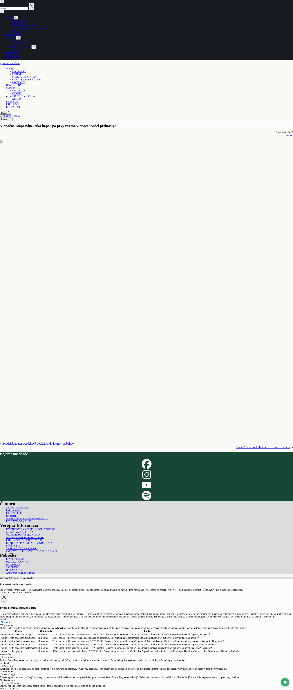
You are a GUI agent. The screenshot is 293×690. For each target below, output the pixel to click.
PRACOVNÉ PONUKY (24, 77)
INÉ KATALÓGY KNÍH (18, 521)
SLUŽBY (11, 88)
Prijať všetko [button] (25, 592)
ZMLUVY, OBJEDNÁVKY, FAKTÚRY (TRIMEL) (32, 551)
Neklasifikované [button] (8, 680)
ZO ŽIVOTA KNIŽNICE (18, 96)
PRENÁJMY (12, 104)
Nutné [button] (3, 619)
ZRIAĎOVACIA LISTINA (19, 532)
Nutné (7, 622)
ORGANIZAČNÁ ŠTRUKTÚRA (23, 534)
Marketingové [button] (6, 671)
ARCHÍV (17, 99)
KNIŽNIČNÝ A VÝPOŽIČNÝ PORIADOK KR (30, 529)
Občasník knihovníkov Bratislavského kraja (27, 518)
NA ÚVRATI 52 (14, 570)
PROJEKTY (18, 82)
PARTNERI (18, 74)
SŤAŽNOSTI (13, 545)
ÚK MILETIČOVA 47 (17, 562)
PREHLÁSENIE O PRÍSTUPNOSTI (24, 540)
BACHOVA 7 (13, 564)
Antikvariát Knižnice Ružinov (20, 572)
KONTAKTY (19, 71)
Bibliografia (12, 515)
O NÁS (10, 68)
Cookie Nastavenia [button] (9, 592)
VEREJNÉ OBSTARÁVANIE (21, 548)
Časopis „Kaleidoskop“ (17, 507)
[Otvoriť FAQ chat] (285, 682)
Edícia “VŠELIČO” (15, 513)
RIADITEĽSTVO (15, 559)
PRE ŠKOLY (18, 90)
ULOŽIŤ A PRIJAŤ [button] (10, 688)
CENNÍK (17, 93)
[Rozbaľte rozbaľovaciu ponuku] (16, 69)
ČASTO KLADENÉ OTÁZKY (28, 79)
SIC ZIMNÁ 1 (13, 567)
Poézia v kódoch (14, 510)
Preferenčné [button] (5, 654)
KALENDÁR (13, 107)
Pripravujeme (12, 101)
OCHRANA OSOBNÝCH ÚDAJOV (25, 537)
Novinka (289, 135)
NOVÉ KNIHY (14, 85)
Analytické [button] (5, 663)
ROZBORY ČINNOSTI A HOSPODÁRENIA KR (31, 543)
